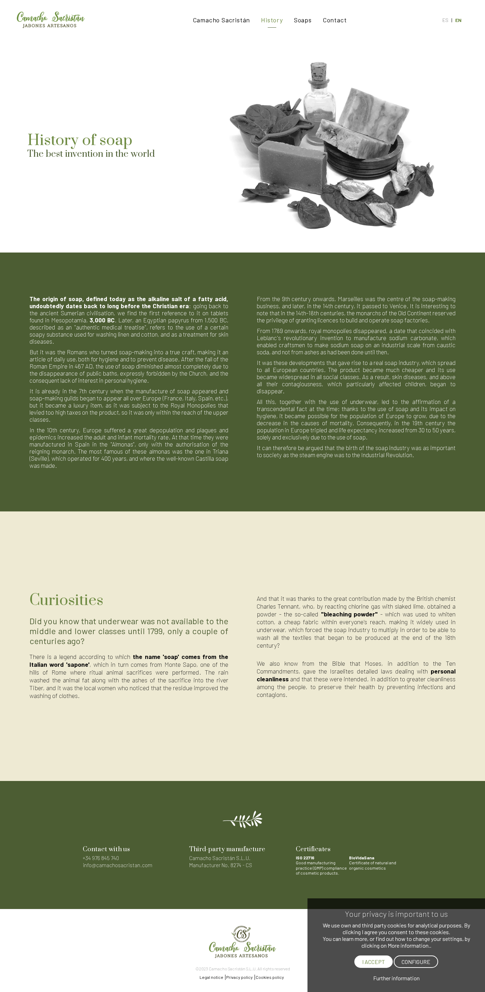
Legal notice (211, 977)
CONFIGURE (416, 961)
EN (458, 20)
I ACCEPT (373, 961)
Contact (335, 20)
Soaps (303, 20)
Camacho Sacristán (221, 20)
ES (445, 20)
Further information (396, 978)
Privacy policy (239, 977)
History (272, 20)
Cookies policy (270, 977)
